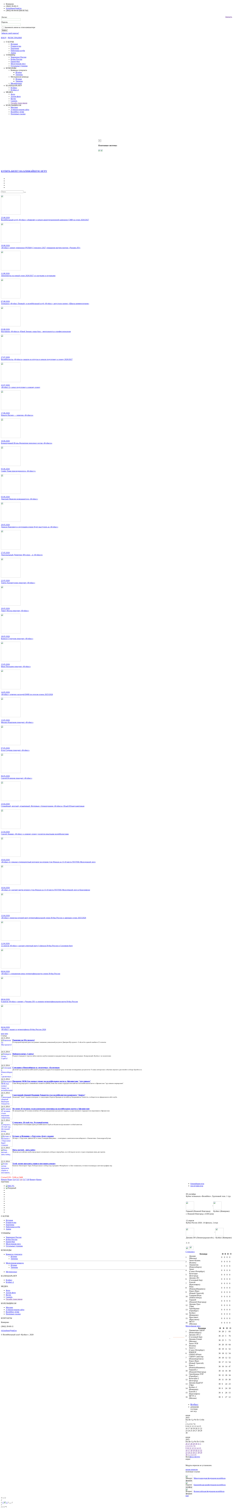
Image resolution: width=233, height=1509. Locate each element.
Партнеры (15, 48)
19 (194, 1450)
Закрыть (228, 17)
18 (191, 1450)
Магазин (14, 107)
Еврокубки (15, 61)
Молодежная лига (18, 64)
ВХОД (3, 38)
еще (187, 1496)
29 (194, 1444)
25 (191, 1452)
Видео (13, 99)
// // (5, 1502)
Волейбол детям (17, 112)
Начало (4, 1179)
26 (186, 1444)
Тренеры (19, 75)
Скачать (14, 101)
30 (196, 1444)
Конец (39, 1179)
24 (189, 1452)
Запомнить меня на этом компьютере (19, 27)
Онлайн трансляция (19, 103)
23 (186, 1452)
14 (198, 1448)
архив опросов (192, 1469)
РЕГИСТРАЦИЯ (15, 38)
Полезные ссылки (18, 114)
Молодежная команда (15, 1263)
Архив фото (16, 96)
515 (17, 1179)
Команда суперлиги (14, 1254)
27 (189, 1444)
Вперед (33, 1179)
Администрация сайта (20, 110)
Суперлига (190, 1252)
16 (186, 1450)
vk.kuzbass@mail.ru (13, 8)
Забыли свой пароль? (10, 33)
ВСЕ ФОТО (195, 1457)
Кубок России (16, 59)
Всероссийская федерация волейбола (209, 1491)
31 (199, 1444)
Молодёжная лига (193, 1326)
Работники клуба (18, 51)
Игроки (19, 72)
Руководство (16, 46)
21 (199, 1450)
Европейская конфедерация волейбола (210, 1485)
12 (193, 1448)
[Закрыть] (10, 1503)
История (14, 44)
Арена (13, 53)
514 (14, 1179)
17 (189, 1450)
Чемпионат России (18, 57)
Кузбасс (14, 88)
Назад (9, 1179)
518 (27, 1179)
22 (201, 1450)
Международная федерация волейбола (209, 1478)
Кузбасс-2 (15, 90)
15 (200, 1448)
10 (188, 1448)
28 (191, 1444)
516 (21, 1179)
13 (195, 1448)
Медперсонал (16, 83)
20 (196, 1450)
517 (24, 1179)
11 (190, 1448)
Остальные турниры (19, 66)
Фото (13, 94)
